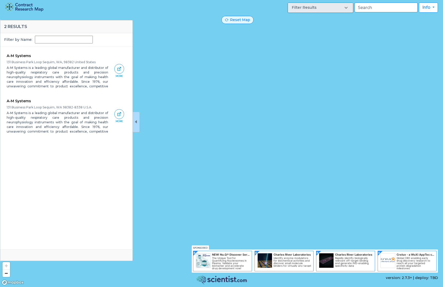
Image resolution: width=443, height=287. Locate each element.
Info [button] (426, 7)
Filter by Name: (18, 39)
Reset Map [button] (240, 19)
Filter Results (304, 7)
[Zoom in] (6, 266)
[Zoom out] (6, 273)
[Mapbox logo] (13, 282)
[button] (320, 8)
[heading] (24, 7)
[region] (221, 143)
